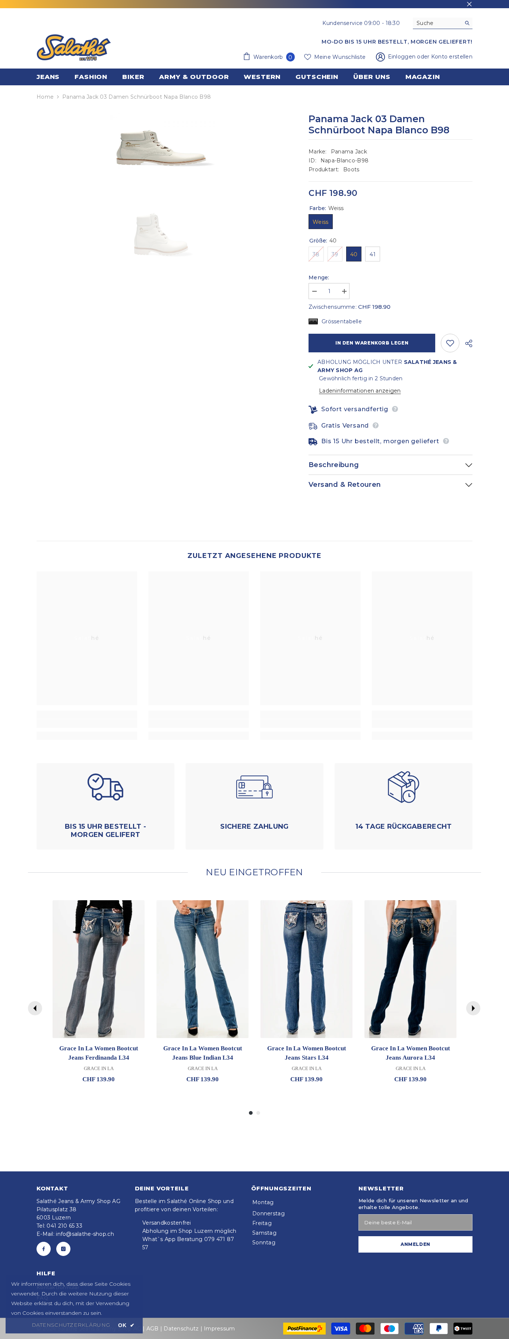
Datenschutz (181, 1328)
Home (45, 96)
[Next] (473, 1008)
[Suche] (442, 23)
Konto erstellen (451, 56)
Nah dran (469, 4)
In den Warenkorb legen (371, 343)
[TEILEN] (465, 343)
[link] (87, 723)
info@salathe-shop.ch (85, 1234)
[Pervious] (35, 1008)
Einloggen (402, 56)
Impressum (219, 1328)
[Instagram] (63, 1249)
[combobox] (437, 23)
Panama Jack (349, 151)
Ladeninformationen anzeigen (360, 390)
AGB (152, 1328)
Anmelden (415, 1244)
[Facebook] (44, 1249)
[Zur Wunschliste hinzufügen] (450, 343)
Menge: (319, 277)
